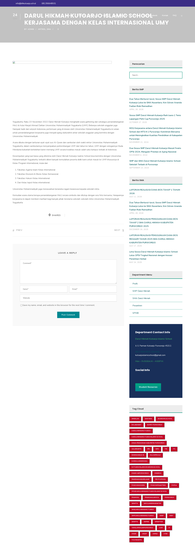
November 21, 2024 (139, 142)
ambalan (135, 419)
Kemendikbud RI (138, 455)
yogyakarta (137, 540)
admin (31, 29)
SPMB (135, 15)
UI (169, 528)
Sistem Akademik (150, 15)
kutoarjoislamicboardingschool (146, 467)
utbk (166, 534)
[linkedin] (146, 375)
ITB (166, 449)
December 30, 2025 (138, 229)
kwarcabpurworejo (140, 473)
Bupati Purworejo (154, 425)
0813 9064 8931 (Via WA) (147, 351)
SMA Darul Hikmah (141, 298)
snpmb (146, 522)
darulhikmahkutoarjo (141, 431)
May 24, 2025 (135, 262)
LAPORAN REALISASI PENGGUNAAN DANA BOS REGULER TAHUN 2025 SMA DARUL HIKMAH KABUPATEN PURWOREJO (153, 239)
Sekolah (93, 15)
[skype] (150, 375)
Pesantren (137, 305)
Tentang (81, 15)
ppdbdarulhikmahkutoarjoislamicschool (149, 491)
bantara (148, 419)
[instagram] (181, 3)
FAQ (174, 15)
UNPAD (155, 534)
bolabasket (136, 425)
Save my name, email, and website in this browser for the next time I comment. (59, 305)
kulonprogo (155, 455)
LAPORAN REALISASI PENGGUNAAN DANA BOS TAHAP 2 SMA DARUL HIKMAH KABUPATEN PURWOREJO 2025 (153, 223)
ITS (174, 449)
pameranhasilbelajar (140, 479)
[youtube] (176, 3)
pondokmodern (138, 485)
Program (105, 15)
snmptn (135, 522)
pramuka (135, 497)
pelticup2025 (160, 479)
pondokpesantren (158, 485)
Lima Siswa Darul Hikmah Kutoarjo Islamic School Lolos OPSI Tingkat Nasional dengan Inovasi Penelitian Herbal (153, 255)
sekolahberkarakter (152, 503)
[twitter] (155, 375)
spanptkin (159, 522)
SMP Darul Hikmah (141, 291)
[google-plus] (141, 375)
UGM (161, 528)
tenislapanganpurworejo (142, 528)
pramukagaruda (152, 497)
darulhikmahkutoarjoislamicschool (147, 437)
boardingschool (165, 419)
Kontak (165, 15)
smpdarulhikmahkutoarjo (143, 516)
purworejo (169, 497)
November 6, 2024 (138, 155)
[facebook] (172, 3)
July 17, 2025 (135, 246)
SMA (49, 29)
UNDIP (144, 534)
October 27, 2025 (138, 122)
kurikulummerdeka (139, 461)
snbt (171, 516)
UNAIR (134, 534)
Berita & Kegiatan (120, 15)
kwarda (158, 473)
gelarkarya (136, 449)
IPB (148, 449)
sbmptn (135, 503)
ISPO (157, 449)
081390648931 (48, 3)
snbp (162, 516)
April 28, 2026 (136, 109)
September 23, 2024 (139, 168)
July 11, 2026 (135, 197)
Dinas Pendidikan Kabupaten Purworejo (148, 443)
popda (174, 485)
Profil (135, 283)
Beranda (69, 15)
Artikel (42, 29)
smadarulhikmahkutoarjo (143, 510)
